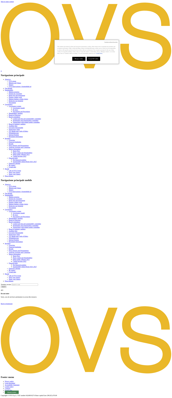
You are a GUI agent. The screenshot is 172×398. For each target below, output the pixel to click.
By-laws (15, 110)
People (7, 169)
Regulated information (16, 136)
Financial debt (13, 158)
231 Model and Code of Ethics (18, 131)
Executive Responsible (16, 128)
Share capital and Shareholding (22, 153)
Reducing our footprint (16, 101)
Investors (7, 138)
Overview (12, 140)
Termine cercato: (6, 284)
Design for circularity (15, 94)
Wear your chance (14, 172)
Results (11, 144)
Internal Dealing (14, 135)
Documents (12, 102)
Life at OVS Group (15, 170)
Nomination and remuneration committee (25, 120)
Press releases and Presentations (19, 145)
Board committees (14, 117)
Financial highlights (15, 142)
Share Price (16, 151)
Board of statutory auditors (17, 124)
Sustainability (9, 90)
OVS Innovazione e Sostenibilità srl (20, 86)
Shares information (15, 149)
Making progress (14, 92)
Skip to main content (7, 1)
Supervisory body (14, 129)
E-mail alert (12, 167)
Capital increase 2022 (19, 156)
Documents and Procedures (21, 111)
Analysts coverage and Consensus (19, 147)
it (1, 71)
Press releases (9, 176)
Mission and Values (15, 83)
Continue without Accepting (111, 42)
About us (8, 79)
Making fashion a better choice (18, 99)
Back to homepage (7, 304)
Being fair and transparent (17, 95)
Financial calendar (14, 163)
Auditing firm (13, 126)
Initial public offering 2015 (21, 154)
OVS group (12, 81)
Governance (8, 104)
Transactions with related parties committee (26, 122)
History (11, 85)
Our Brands (8, 88)
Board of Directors (15, 115)
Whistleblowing (14, 133)
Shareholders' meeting (16, 113)
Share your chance (14, 174)
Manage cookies (11, 392)
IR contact (12, 165)
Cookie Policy (99, 53)
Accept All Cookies (93, 58)
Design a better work (15, 97)
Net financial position (19, 160)
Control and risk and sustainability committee (27, 119)
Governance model (19, 108)
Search (4, 286)
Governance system (15, 106)
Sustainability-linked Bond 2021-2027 (25, 162)
